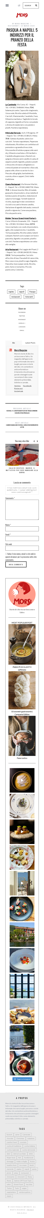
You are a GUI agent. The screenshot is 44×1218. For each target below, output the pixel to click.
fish (19, 1158)
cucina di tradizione (14, 1146)
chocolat (10, 1138)
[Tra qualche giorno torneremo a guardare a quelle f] (22, 986)
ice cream (23, 1165)
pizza (16, 1173)
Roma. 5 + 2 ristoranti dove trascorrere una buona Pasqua (22, 410)
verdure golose (24, 1192)
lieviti (32, 1165)
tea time (29, 1184)
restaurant (13, 26)
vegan (24, 1188)
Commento (10, 498)
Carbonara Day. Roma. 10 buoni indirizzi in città (22, 424)
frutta (32, 1161)
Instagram (18, 391)
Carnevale (26, 1135)
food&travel (28, 1158)
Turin (17, 1188)
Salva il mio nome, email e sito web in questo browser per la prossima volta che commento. (21, 556)
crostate (23, 1142)
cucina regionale (13, 1150)
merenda (10, 1169)
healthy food (11, 1165)
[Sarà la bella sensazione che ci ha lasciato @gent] (22, 909)
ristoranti (29, 297)
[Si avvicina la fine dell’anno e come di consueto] (22, 832)
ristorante (10, 1177)
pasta (34, 1169)
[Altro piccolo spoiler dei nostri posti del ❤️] (22, 806)
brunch (9, 1135)
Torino (9, 1188)
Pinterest (22, 319)
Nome (8, 524)
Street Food (18, 1184)
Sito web (8, 544)
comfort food (12, 1142)
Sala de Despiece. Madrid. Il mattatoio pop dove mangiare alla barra (22, 470)
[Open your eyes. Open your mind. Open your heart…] (22, 960)
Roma (30, 1177)
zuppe (9, 1196)
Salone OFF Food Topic (23, 1181)
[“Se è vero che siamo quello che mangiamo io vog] (22, 780)
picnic (9, 1173)
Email (22, 330)
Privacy (30, 1210)
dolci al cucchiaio (19, 1154)
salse (9, 1184)
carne (17, 1135)
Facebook (22, 312)
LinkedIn (22, 326)
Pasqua (32, 291)
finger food (11, 1158)
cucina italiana (29, 1146)
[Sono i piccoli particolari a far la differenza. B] (22, 1063)
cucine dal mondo (28, 1150)
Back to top (21, 1213)
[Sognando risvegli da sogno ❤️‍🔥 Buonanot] (22, 883)
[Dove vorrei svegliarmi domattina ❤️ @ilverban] (22, 1037)
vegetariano (11, 1192)
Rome (9, 1181)
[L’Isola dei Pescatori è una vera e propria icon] (22, 934)
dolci (8, 1154)
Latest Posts (30, 343)
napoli (21, 291)
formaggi (10, 1161)
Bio (13, 343)
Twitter (22, 316)
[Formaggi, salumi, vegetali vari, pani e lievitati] (22, 857)
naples (11, 291)
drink (31, 1154)
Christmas (20, 1138)
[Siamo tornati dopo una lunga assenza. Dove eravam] (22, 1012)
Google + (22, 323)
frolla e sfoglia (21, 1161)
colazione (30, 1138)
